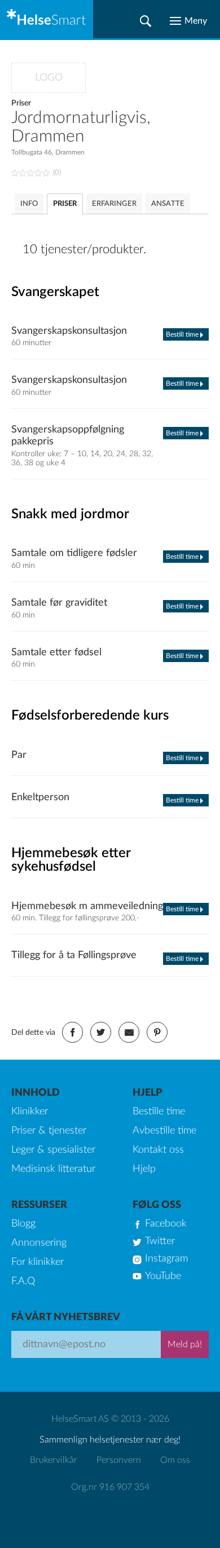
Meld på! (185, 1344)
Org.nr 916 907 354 (110, 1487)
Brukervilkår (53, 1460)
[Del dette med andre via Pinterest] (157, 1032)
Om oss (175, 1460)
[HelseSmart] (46, 19)
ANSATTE (167, 204)
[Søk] (145, 20)
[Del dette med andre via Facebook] (72, 1032)
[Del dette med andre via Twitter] (100, 1032)
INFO (29, 204)
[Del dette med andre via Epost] (128, 1032)
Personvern (118, 1460)
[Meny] (188, 20)
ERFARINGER (114, 204)
